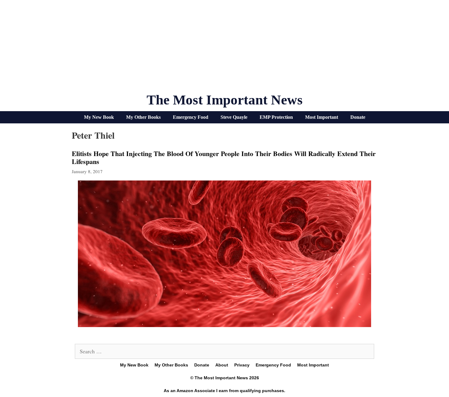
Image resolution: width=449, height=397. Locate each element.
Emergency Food (190, 117)
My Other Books (143, 117)
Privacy (242, 364)
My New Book (99, 117)
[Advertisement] (224, 49)
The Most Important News (225, 99)
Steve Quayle (234, 117)
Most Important (321, 117)
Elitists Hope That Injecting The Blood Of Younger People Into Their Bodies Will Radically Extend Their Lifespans (224, 157)
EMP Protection (276, 117)
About (221, 364)
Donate (357, 117)
